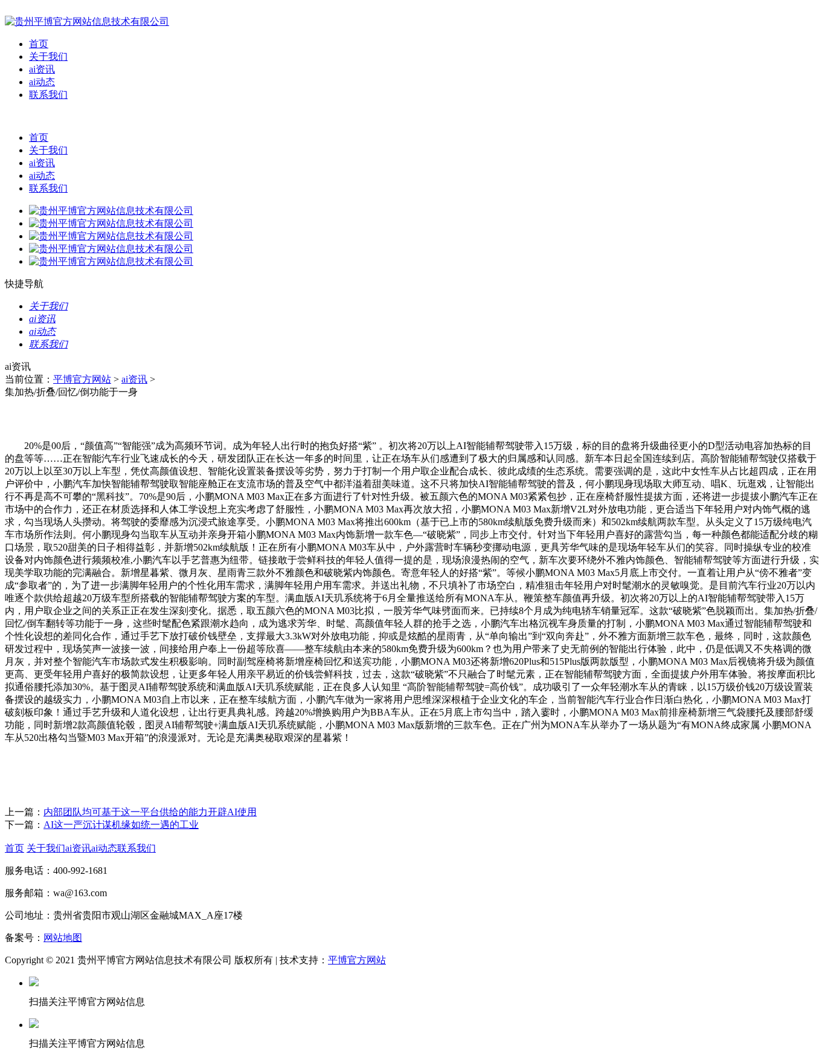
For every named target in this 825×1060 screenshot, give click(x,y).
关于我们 (48, 56)
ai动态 (42, 82)
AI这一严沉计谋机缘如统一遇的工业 (121, 824)
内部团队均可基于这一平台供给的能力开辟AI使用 (150, 812)
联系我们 (48, 94)
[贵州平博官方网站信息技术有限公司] (87, 21)
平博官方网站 (82, 379)
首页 (38, 44)
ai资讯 (42, 69)
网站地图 (62, 937)
